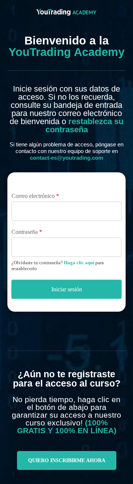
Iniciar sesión (66, 289)
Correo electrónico (35, 196)
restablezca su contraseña (84, 125)
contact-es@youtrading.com (66, 158)
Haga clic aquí (79, 262)
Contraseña (26, 232)
